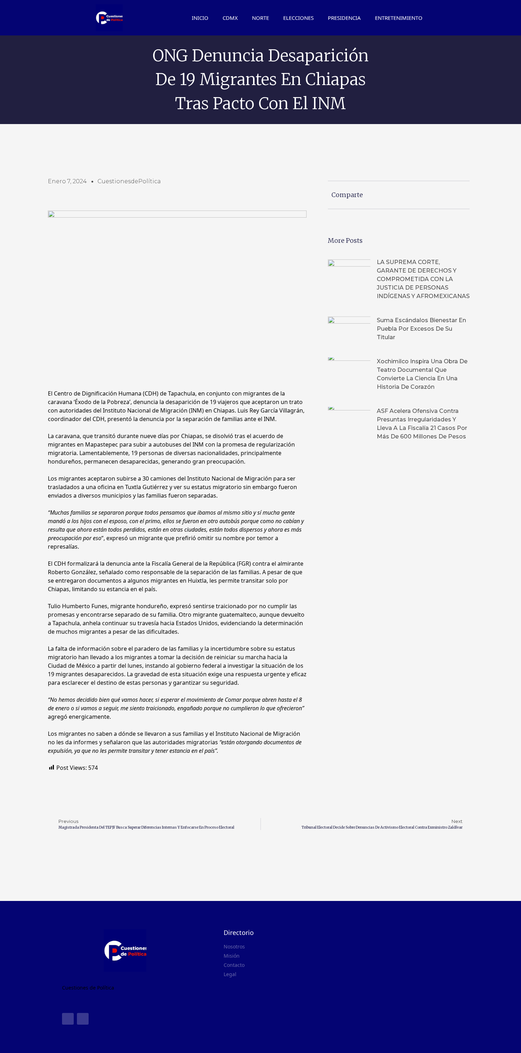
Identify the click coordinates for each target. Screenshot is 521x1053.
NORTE (260, 17)
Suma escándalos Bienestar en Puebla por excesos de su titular (421, 329)
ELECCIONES (298, 17)
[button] (461, 18)
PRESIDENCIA (344, 17)
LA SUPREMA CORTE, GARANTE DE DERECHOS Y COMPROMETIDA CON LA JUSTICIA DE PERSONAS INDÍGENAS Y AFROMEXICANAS (423, 279)
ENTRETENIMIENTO (398, 17)
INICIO (200, 17)
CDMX (230, 17)
